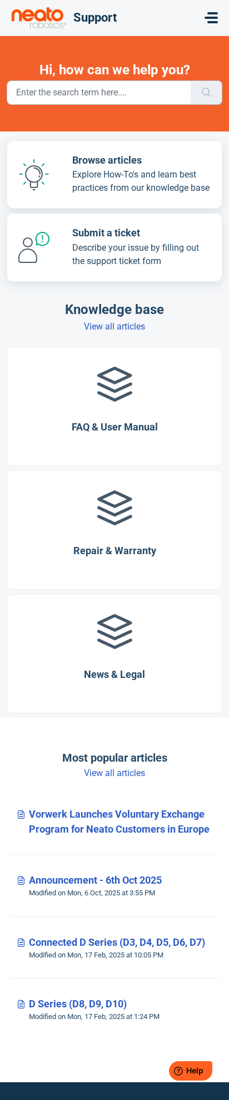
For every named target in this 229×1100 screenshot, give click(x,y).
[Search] (206, 92)
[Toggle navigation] (211, 18)
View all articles (114, 326)
